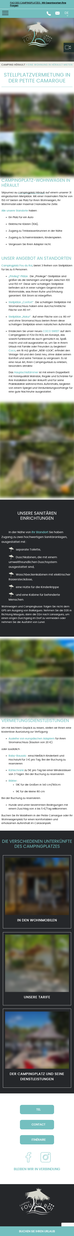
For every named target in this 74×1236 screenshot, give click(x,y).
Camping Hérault (13, 65)
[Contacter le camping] (57, 13)
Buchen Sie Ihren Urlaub (37, 1231)
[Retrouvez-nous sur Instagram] (45, 1157)
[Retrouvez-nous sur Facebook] (28, 1157)
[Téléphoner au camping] (49, 13)
